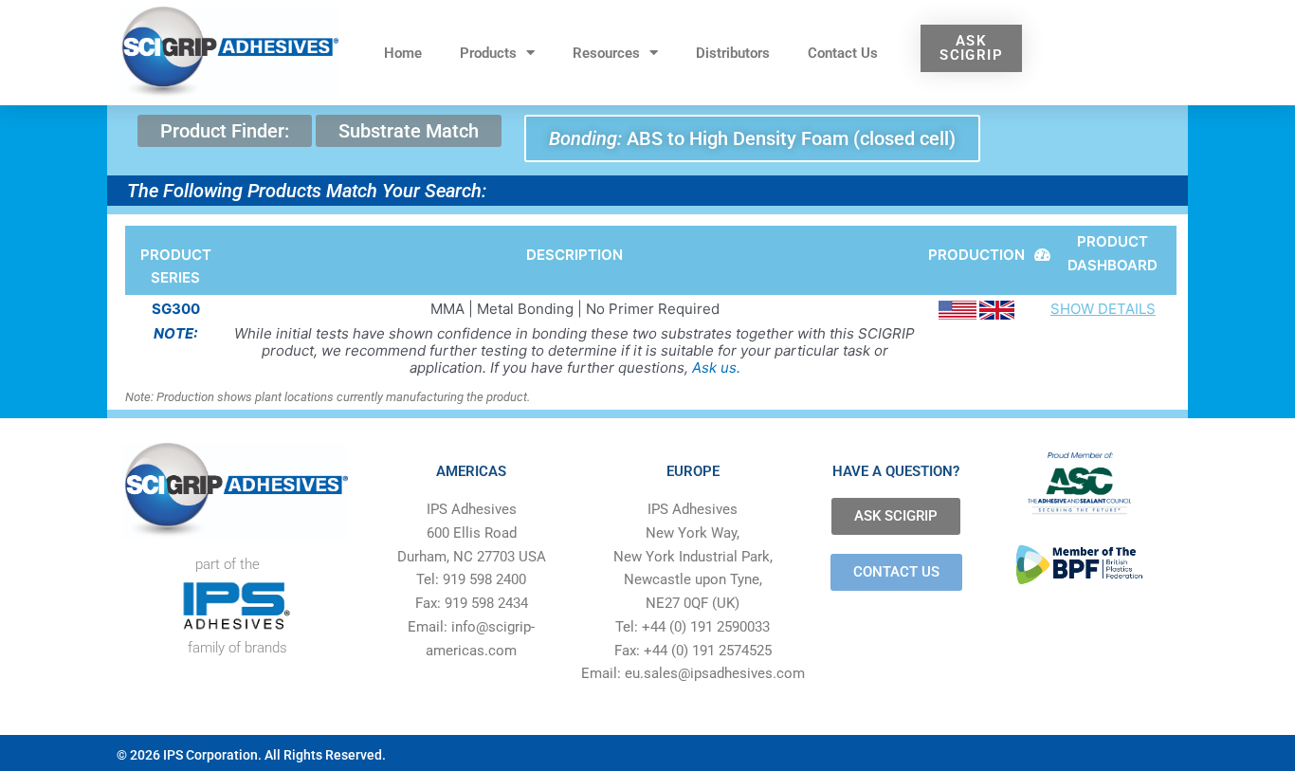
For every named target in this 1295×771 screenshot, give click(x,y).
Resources (606, 53)
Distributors (733, 53)
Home (403, 53)
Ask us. (716, 367)
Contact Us (843, 53)
